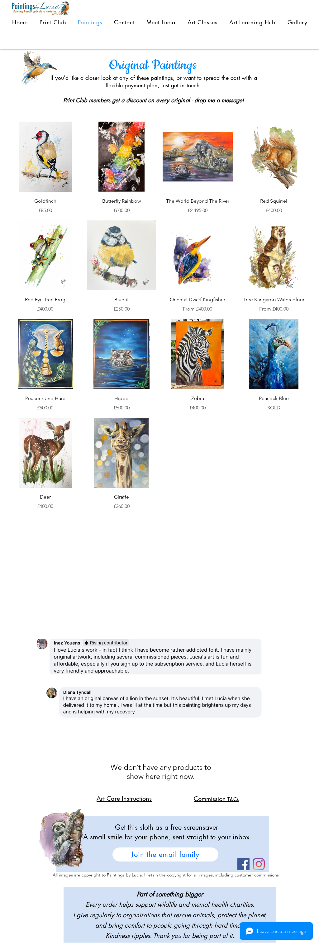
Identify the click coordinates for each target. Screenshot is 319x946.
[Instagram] (259, 864)
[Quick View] (45, 157)
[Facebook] (243, 864)
